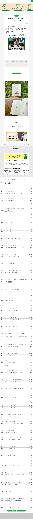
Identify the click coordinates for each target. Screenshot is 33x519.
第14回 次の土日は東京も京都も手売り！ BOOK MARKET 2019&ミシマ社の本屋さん (15, 474)
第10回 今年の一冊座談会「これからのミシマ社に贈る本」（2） (12, 484)
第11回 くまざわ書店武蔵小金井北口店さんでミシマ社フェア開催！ (12, 482)
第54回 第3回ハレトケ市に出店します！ (9, 355)
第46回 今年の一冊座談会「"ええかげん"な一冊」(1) (11, 386)
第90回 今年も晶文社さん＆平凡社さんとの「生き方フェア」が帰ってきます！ (14, 238)
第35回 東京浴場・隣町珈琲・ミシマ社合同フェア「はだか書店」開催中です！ (14, 414)
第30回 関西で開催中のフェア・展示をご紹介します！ (11, 432)
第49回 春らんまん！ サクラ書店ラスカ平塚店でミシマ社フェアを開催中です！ (14, 372)
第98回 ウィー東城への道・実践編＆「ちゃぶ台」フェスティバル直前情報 (13, 220)
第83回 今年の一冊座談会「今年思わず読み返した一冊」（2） (12, 256)
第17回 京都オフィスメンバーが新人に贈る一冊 (10, 467)
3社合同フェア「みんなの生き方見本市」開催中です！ (11, 441)
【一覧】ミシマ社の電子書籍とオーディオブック (10, 448)
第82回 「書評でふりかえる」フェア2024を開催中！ (11, 261)
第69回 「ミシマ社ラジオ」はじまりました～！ (10, 317)
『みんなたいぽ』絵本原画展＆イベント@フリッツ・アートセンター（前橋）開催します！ (15, 360)
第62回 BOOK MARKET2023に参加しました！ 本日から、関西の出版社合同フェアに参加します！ (16, 336)
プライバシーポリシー (18, 514)
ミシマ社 (14, 514)
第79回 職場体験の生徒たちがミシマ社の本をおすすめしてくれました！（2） (14, 270)
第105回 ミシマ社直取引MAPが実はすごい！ (10, 200)
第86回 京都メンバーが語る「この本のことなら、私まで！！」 (12, 249)
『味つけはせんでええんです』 (11, 77)
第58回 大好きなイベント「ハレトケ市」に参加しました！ (11, 346)
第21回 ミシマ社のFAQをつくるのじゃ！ (9, 457)
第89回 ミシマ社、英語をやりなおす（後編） (10, 240)
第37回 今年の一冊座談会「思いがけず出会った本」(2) (11, 405)
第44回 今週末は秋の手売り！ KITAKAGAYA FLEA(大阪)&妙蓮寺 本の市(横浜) (14, 388)
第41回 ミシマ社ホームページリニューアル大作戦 (10, 395)
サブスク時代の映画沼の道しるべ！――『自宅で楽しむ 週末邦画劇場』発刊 (16, 171)
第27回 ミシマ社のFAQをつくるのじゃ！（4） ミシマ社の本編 (12, 439)
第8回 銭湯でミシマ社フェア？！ (8, 491)
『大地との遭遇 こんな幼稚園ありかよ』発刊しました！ (16, 160)
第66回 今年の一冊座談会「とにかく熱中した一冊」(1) (11, 326)
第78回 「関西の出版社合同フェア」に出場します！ (11, 298)
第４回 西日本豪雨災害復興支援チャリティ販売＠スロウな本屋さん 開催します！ (14, 500)
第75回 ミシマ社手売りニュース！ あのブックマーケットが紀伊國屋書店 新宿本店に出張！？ (16, 279)
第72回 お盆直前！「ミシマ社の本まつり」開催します (11, 287)
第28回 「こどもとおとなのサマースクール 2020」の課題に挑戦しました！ (13, 437)
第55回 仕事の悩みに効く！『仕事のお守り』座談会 (11, 353)
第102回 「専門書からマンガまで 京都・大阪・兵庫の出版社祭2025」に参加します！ (15, 208)
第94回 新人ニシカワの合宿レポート (9, 229)
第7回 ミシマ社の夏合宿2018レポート (9, 493)
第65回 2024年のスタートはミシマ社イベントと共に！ (11, 328)
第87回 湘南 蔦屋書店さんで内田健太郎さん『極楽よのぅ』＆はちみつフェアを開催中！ (15, 247)
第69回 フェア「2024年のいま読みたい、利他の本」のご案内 (12, 319)
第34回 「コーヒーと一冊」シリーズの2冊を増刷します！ (11, 416)
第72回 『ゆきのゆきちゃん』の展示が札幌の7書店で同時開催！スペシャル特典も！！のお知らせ (16, 312)
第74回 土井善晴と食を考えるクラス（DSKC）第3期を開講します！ (12, 308)
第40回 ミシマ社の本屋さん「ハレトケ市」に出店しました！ (12, 397)
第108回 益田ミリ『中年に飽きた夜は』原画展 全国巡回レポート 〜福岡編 (13, 193)
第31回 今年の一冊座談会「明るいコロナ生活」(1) (10, 430)
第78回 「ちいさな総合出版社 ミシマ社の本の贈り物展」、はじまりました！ (14, 272)
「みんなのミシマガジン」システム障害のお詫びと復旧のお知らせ (12, 421)
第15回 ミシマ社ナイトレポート (8, 472)
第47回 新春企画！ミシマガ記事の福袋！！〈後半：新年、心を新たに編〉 (13, 379)
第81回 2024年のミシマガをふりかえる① (10, 265)
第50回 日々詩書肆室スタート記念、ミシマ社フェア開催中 (11, 370)
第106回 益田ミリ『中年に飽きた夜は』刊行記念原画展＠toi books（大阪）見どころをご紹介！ (16, 198)
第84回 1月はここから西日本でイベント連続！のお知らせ (11, 254)
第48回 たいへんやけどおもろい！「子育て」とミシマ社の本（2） (12, 374)
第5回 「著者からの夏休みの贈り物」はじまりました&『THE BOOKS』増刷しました (14, 498)
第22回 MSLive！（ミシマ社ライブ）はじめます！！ (11, 455)
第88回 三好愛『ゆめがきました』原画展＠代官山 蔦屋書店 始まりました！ (14, 245)
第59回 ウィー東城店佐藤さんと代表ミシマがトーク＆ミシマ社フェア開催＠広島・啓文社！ (15, 344)
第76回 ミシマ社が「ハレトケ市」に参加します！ (10, 302)
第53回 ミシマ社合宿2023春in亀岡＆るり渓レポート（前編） (12, 362)
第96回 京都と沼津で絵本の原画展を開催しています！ (11, 224)
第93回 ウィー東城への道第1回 (8, 231)
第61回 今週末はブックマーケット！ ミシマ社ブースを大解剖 (12, 338)
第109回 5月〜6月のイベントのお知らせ (9, 191)
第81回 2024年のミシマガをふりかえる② (10, 263)
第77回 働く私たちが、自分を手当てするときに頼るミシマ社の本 (12, 300)
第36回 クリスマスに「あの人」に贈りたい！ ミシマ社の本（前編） (13, 412)
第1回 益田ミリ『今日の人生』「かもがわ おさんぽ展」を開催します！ (13, 507)
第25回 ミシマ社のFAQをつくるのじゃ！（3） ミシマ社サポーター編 (13, 446)
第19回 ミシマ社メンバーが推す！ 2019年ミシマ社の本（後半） (12, 463)
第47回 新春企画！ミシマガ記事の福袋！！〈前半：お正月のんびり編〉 (13, 381)
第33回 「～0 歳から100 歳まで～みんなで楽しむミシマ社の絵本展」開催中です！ (14, 423)
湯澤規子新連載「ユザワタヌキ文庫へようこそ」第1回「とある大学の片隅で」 (8, 171)
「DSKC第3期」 (12, 31)
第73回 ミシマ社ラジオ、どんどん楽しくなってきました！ (11, 310)
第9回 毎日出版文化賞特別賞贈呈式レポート (10, 489)
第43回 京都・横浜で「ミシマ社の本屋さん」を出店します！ (12, 390)
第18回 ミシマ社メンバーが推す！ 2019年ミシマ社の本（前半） (12, 465)
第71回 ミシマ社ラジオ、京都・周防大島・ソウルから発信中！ (12, 289)
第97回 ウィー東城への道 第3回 (8, 222)
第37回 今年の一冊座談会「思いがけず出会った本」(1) (11, 407)
